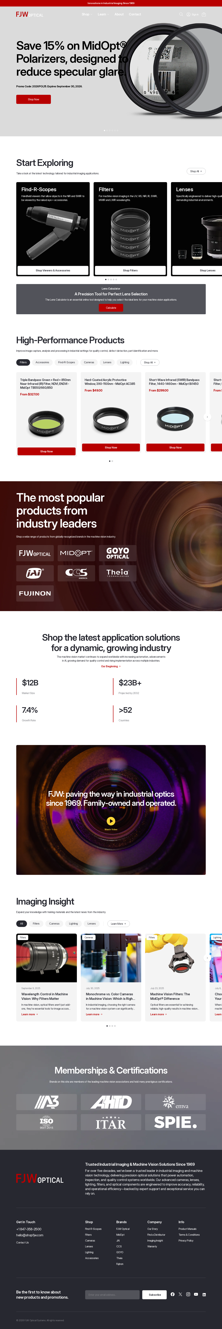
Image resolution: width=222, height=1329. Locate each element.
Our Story (152, 1228)
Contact (135, 14)
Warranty (152, 1246)
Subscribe (155, 1294)
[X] (180, 1294)
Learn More (117, 923)
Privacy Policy (186, 1240)
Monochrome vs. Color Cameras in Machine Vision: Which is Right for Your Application (110, 996)
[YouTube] (196, 1294)
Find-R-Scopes (66, 362)
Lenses (107, 362)
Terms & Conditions (189, 1234)
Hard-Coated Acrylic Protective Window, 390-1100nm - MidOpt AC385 (110, 381)
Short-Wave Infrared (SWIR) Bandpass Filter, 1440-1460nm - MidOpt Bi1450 (174, 381)
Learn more (28, 1014)
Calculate (111, 307)
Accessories (42, 362)
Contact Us (22, 1242)
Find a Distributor (156, 1234)
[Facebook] (173, 1294)
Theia (119, 1258)
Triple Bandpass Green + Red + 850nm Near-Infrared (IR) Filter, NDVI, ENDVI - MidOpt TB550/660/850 (45, 383)
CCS (119, 1246)
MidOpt (120, 1234)
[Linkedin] (204, 1294)
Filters (23, 362)
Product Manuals (187, 1228)
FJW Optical (123, 1228)
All (21, 923)
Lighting (124, 362)
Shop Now (33, 99)
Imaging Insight (155, 1240)
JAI (118, 1240)
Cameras (89, 362)
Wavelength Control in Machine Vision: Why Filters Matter (44, 996)
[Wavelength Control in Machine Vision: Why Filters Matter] (46, 958)
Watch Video (111, 829)
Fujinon (119, 1264)
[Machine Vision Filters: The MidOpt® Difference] (175, 958)
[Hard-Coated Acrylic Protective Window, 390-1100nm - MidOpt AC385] (111, 418)
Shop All (194, 171)
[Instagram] (188, 1294)
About (119, 14)
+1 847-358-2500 (28, 1229)
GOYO (119, 1252)
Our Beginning (109, 666)
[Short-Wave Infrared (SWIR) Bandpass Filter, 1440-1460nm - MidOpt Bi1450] (175, 418)
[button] (204, 14)
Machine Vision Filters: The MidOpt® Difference (170, 996)
